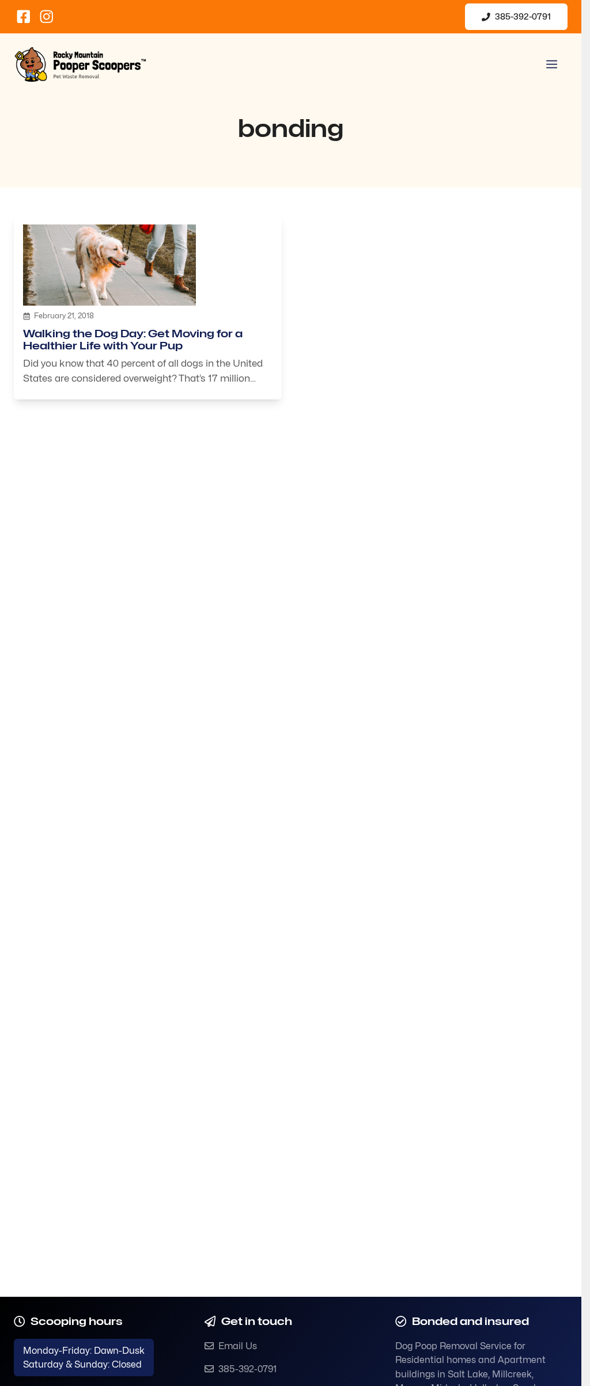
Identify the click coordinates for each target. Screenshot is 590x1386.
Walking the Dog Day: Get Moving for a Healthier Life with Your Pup (133, 339)
